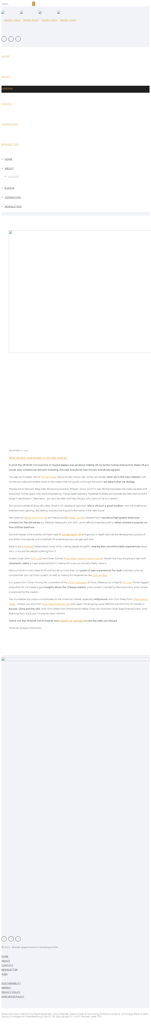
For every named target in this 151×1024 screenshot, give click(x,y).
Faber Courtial (76, 517)
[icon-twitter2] (11, 38)
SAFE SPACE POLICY (13, 996)
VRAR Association (77, 582)
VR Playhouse (48, 477)
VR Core (126, 582)
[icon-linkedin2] (18, 38)
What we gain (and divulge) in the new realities (38, 458)
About (6, 76)
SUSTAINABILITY (11, 983)
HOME (4, 956)
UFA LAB (36, 558)
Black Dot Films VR (36, 517)
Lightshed (27, 546)
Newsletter (10, 144)
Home (5, 56)
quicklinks (7, 88)
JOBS (4, 974)
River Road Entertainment (56, 604)
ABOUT (5, 960)
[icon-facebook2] (4, 38)
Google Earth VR (71, 534)
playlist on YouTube (71, 620)
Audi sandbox (99, 575)
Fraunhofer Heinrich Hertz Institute (83, 558)
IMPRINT (6, 987)
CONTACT (7, 965)
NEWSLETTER (9, 969)
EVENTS (6, 103)
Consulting (9, 124)
